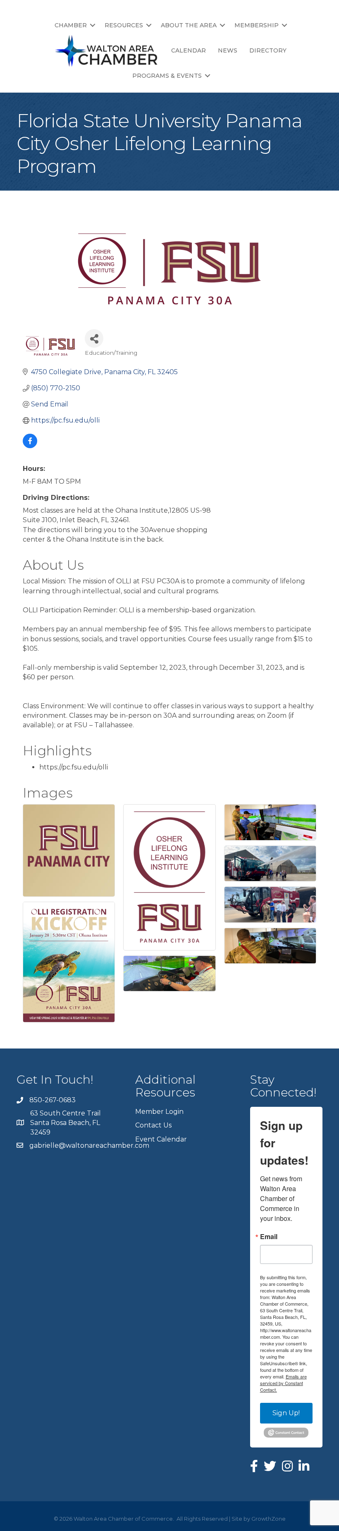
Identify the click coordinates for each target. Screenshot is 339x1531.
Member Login (159, 1111)
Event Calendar (161, 1139)
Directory (267, 50)
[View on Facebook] (30, 446)
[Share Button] (94, 338)
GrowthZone (268, 1518)
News (227, 50)
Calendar (188, 50)
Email (268, 1236)
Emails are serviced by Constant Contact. (283, 1383)
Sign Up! (286, 1413)
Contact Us (153, 1125)
